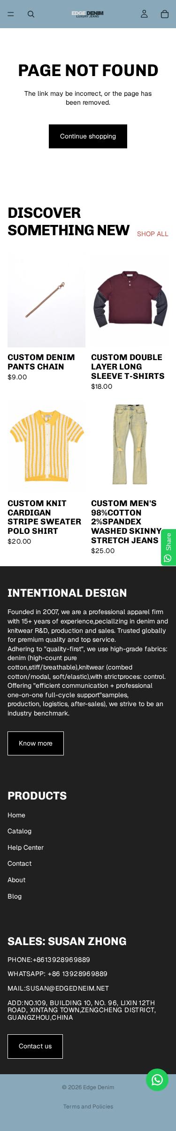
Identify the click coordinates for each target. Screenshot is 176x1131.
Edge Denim (99, 1087)
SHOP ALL (152, 234)
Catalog (19, 831)
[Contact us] (157, 1080)
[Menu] (11, 14)
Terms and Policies (88, 1106)
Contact (19, 863)
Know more (36, 743)
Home (16, 815)
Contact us (35, 1046)
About (16, 880)
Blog (15, 896)
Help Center (26, 847)
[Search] (31, 14)
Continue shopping (88, 136)
